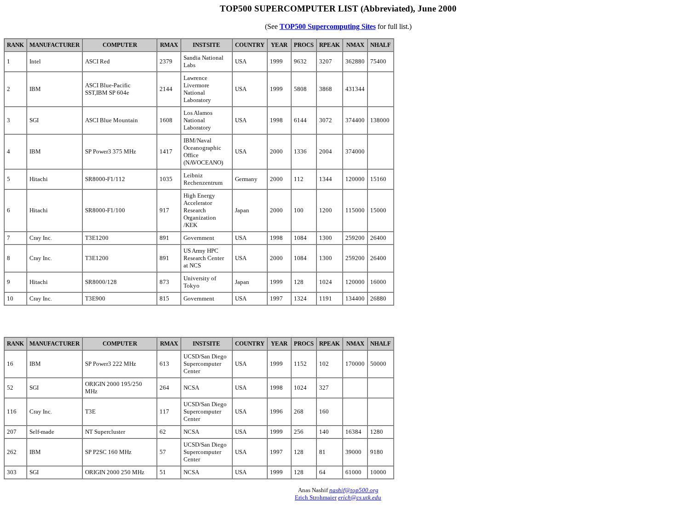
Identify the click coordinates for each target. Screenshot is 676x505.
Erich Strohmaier (316, 497)
